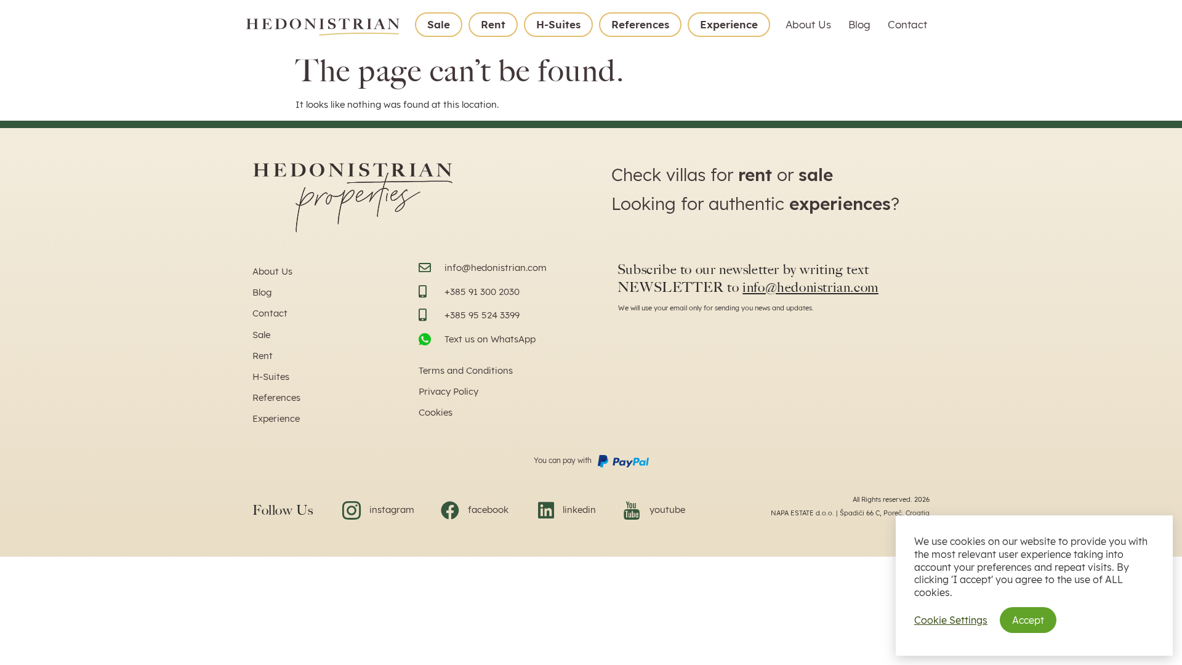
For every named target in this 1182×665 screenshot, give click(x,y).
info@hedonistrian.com (810, 287)
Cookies (435, 412)
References (640, 24)
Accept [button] (1028, 620)
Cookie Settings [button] (950, 620)
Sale (438, 24)
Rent (493, 24)
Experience (729, 24)
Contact (907, 24)
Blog (859, 24)
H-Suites (558, 24)
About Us (808, 24)
